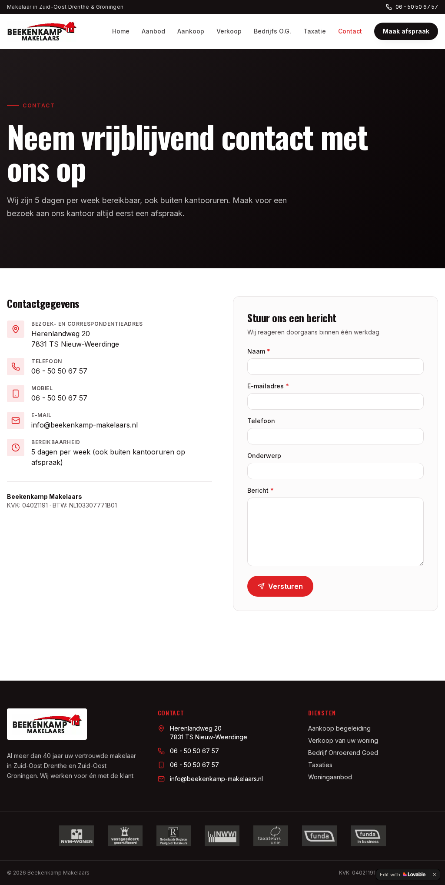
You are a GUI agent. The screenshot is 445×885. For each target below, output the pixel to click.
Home (121, 31)
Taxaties (320, 764)
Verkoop (229, 31)
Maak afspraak (406, 31)
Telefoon (261, 420)
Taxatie (314, 31)
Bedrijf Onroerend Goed (343, 752)
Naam (258, 351)
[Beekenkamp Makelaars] (41, 31)
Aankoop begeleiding (339, 728)
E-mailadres (268, 386)
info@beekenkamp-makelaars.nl (84, 425)
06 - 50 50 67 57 (416, 6)
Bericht (260, 490)
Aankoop (190, 31)
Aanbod (153, 31)
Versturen (285, 586)
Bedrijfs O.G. (272, 31)
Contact (350, 31)
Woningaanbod (330, 777)
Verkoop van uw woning (343, 740)
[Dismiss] (434, 874)
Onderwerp (264, 455)
